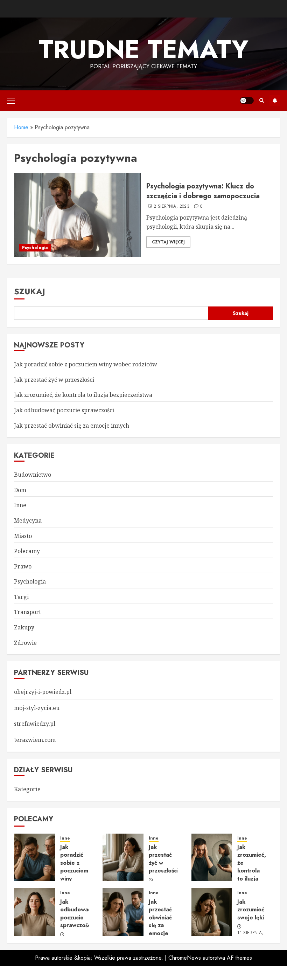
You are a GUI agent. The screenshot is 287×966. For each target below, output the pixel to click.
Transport (27, 612)
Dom (20, 490)
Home (21, 127)
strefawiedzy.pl (34, 723)
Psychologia (35, 247)
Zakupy (24, 627)
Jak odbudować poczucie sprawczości (64, 410)
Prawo (22, 566)
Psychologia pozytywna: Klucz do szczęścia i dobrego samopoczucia (203, 191)
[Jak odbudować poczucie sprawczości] (34, 912)
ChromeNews (184, 958)
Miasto (23, 536)
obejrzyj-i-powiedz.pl (42, 692)
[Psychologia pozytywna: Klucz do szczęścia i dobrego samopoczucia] (77, 215)
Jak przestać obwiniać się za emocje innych (71, 425)
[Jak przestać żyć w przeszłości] (123, 857)
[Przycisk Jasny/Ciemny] (247, 100)
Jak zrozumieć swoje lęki (250, 910)
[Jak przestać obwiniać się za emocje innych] (123, 912)
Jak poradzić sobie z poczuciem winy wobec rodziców (85, 364)
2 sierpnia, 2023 (171, 206)
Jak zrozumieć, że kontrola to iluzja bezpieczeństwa (83, 395)
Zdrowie (25, 643)
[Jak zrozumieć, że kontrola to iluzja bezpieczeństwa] (211, 857)
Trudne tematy (143, 49)
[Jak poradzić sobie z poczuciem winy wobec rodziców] (34, 857)
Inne (20, 505)
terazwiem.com (35, 740)
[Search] (261, 100)
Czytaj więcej (168, 242)
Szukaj (29, 291)
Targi (21, 597)
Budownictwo (32, 474)
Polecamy (27, 551)
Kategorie (27, 789)
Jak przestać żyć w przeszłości (54, 380)
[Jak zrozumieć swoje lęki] (211, 912)
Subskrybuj (275, 100)
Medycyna (28, 520)
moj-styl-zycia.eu (36, 708)
